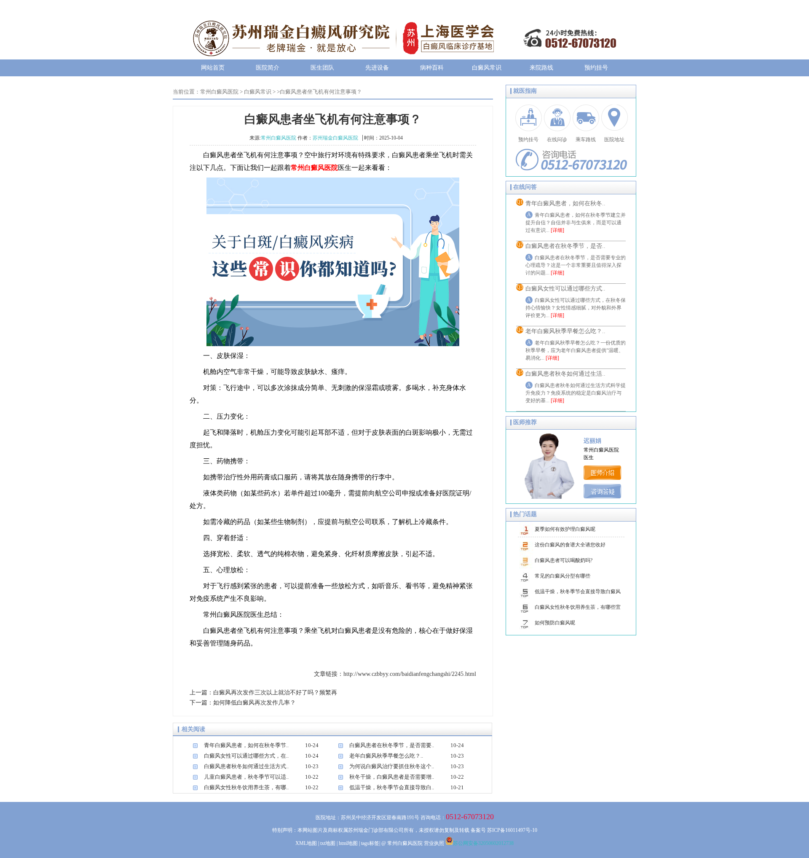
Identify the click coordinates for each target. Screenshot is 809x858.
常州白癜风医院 (219, 92)
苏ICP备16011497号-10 (512, 830)
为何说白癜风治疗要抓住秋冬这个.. (391, 766)
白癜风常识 (486, 68)
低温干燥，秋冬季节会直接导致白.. (391, 787)
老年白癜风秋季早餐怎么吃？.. (386, 756)
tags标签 (370, 843)
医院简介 (267, 68)
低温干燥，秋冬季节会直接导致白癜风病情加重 (578, 594)
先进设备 (377, 68)
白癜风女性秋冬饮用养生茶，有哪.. (246, 787)
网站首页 (213, 68)
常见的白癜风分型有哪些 (562, 576)
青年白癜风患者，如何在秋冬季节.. (246, 745)
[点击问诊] (602, 496)
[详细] (557, 230)
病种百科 (432, 68)
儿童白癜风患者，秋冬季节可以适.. (246, 777)
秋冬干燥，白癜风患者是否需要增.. (391, 777)
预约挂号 (596, 68)
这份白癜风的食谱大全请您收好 (570, 545)
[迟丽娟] (602, 478)
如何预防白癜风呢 (555, 623)
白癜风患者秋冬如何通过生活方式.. (246, 766)
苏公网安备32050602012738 (483, 843)
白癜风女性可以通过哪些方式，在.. (246, 756)
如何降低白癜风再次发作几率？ (254, 702)
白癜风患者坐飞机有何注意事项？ (321, 92)
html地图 (348, 843)
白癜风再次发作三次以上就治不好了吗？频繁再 (275, 692)
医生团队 (322, 68)
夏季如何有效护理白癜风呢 (565, 529)
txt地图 (327, 843)
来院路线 (541, 68)
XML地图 (306, 843)
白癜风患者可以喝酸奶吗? (563, 560)
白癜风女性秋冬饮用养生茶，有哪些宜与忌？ (578, 609)
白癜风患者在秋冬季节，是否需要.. (391, 745)
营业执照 (434, 843)
